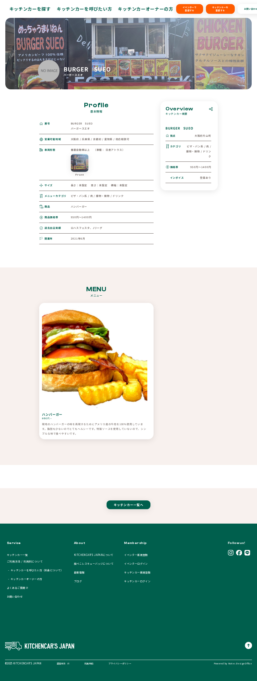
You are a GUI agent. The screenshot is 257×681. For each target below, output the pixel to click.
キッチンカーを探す (30, 9)
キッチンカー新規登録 (137, 572)
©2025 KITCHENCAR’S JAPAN (23, 663)
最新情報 (79, 572)
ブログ (78, 581)
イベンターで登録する (190, 9)
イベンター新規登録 (136, 555)
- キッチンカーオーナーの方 (24, 579)
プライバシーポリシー (119, 663)
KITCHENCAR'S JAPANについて (93, 555)
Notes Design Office (240, 663)
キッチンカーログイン (137, 581)
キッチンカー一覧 (17, 555)
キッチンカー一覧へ (128, 505)
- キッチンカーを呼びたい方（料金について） (35, 570)
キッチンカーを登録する (220, 9)
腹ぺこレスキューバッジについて (93, 563)
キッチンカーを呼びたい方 (84, 9)
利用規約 (88, 663)
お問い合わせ (15, 596)
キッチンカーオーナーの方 (145, 9)
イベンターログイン (136, 563)
